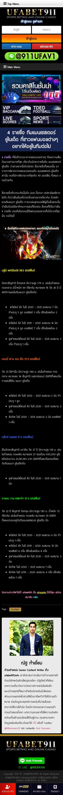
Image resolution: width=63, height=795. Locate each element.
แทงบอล (42, 592)
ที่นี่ (34, 723)
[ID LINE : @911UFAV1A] (31, 760)
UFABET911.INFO (31, 774)
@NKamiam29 (12, 728)
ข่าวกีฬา (15, 609)
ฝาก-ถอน (16, 46)
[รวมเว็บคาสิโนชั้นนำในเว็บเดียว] (31, 88)
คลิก (35, 597)
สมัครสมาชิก (46, 46)
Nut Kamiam (43, 728)
